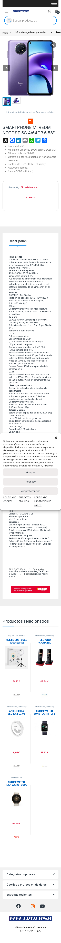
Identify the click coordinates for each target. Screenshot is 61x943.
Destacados (16, 778)
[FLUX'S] (16, 695)
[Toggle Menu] (54, 3)
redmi (38, 574)
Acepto (30, 472)
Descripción (17, 241)
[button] (56, 437)
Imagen (10, 635)
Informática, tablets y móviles (31, 32)
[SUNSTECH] (44, 766)
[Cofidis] (30, 589)
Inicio (5, 32)
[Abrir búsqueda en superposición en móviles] (30, 20)
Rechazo (30, 481)
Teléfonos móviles (45, 112)
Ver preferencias (30, 491)
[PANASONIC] (44, 695)
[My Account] (49, 11)
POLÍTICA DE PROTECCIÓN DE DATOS (42, 501)
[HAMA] (16, 837)
